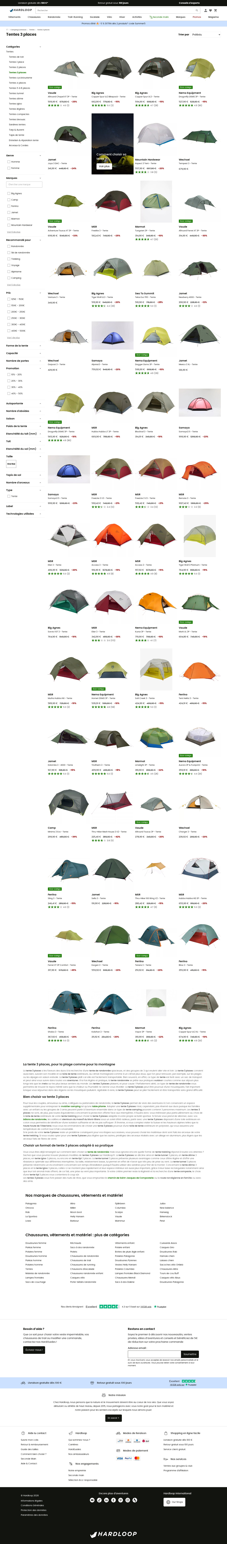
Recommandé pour (18, 240)
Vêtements (14, 17)
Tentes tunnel (16, 93)
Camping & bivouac (19, 30)
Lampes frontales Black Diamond (132, 1273)
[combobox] (24, 184)
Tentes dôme (16, 99)
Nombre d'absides (17, 411)
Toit (8, 441)
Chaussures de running (82, 1265)
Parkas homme (33, 1260)
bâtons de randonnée (34, 1119)
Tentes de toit (16, 57)
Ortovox (29, 1208)
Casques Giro (167, 1247)
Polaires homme (34, 1265)
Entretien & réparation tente (24, 140)
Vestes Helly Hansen (126, 1265)
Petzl (162, 1221)
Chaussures (34, 17)
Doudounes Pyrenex (126, 1260)
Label (9, 506)
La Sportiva (31, 1217)
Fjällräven (120, 1204)
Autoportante (14, 403)
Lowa (28, 1221)
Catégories (13, 47)
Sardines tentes (17, 125)
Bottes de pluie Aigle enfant (129, 1252)
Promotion (12, 368)
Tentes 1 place (16, 62)
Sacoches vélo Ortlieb (171, 1265)
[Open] (40, 184)
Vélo (109, 17)
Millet (73, 1208)
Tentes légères (17, 109)
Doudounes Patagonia (172, 1282)
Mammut (120, 1221)
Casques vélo (77, 1278)
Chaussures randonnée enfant (86, 1273)
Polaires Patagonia (125, 1256)
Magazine (213, 17)
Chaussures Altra (169, 1269)
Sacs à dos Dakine (125, 1282)
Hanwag (164, 1212)
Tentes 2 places (17, 67)
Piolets (73, 1252)
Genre (10, 155)
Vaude (118, 1217)
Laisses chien (167, 1260)
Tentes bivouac (17, 119)
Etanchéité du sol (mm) (21, 449)
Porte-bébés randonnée (83, 1282)
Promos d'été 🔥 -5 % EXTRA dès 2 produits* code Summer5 (113, 24)
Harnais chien (167, 1256)
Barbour (74, 1221)
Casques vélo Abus (170, 1278)
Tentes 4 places (17, 83)
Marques (180, 17)
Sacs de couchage (35, 1282)
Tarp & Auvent (16, 130)
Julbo (163, 1204)
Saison (10, 418)
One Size (11, 464)
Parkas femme (33, 1247)
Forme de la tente (17, 346)
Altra (72, 1204)
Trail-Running (75, 17)
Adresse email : (137, 1348)
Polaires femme (33, 1252)
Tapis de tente (16, 135)
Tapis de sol (13, 475)
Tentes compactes (19, 114)
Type (9, 490)
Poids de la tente (16, 426)
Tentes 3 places (17, 73)
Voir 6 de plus (13, 232)
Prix (8, 293)
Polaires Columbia (124, 1269)
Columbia (120, 1208)
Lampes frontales (34, 1278)
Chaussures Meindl (125, 1278)
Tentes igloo (15, 104)
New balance (167, 1208)
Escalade (95, 17)
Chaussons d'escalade (82, 1269)
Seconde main (161, 17)
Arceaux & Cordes (18, 145)
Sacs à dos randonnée (82, 1247)
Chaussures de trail (80, 1260)
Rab (27, 1212)
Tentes (32, 30)
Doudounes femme (35, 1243)
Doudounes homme (36, 1256)
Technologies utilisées (20, 514)
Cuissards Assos (168, 1243)
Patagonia (30, 1204)
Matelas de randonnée (37, 1273)
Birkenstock (166, 1217)
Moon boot (76, 1212)
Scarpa (119, 1212)
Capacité (12, 353)
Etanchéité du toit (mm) (21, 434)
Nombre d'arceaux (18, 482)
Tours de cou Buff (169, 1273)
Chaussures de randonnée (84, 1256)
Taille (9, 456)
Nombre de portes (17, 361)
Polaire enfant (122, 1247)
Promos (197, 17)
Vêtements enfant (125, 1243)
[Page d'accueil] (8, 30)
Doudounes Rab (168, 1252)
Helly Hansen (77, 1217)
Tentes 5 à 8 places (19, 88)
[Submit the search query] (197, 11)
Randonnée (54, 17)
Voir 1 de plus (13, 338)
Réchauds (75, 1243)
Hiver (122, 17)
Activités (137, 17)
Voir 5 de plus (13, 285)
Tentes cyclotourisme (20, 78)
